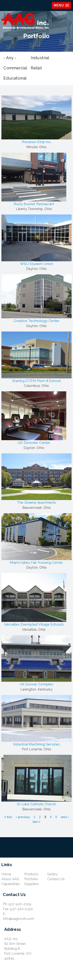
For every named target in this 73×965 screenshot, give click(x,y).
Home (6, 874)
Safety (52, 874)
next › (65, 817)
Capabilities (10, 884)
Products (31, 874)
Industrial (40, 57)
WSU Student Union (36, 264)
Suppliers (31, 884)
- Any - (9, 57)
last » (36, 821)
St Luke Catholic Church (36, 804)
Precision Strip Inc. (37, 142)
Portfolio (31, 879)
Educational (15, 78)
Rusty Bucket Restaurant (34, 204)
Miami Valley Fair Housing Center (36, 562)
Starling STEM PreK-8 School (36, 381)
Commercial (15, 68)
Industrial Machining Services (36, 744)
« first (8, 817)
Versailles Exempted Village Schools (34, 624)
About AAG (10, 879)
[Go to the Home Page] (36, 22)
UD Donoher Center (33, 443)
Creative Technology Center (36, 321)
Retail (36, 68)
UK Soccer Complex (36, 684)
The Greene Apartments (36, 502)
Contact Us (56, 879)
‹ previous (23, 817)
